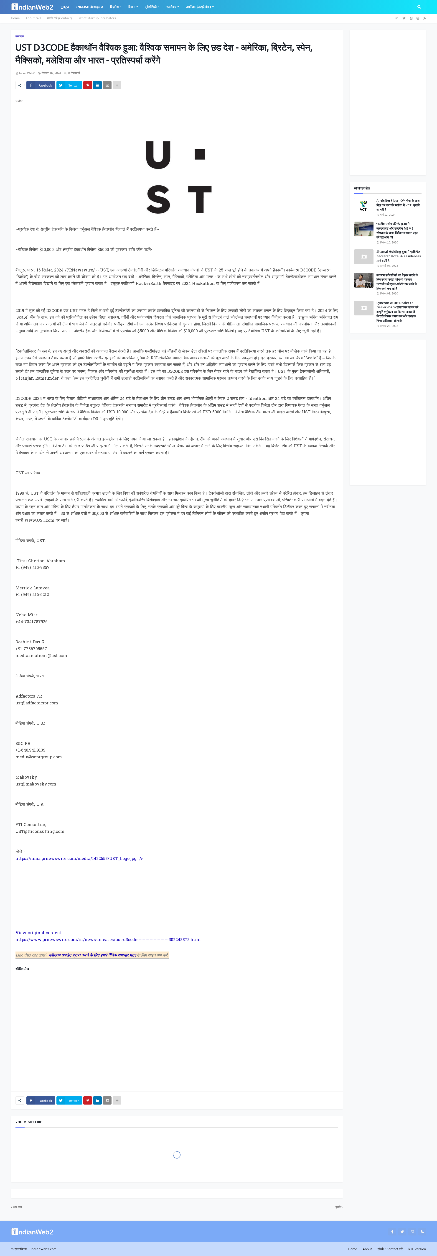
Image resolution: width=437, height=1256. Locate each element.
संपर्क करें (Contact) (59, 18)
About (367, 1249)
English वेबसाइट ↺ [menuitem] (89, 7)
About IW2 (33, 18)
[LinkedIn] (97, 85)
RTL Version (417, 1249)
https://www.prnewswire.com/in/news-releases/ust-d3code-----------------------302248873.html (108, 940)
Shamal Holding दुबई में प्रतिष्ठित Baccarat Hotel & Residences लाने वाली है (398, 256)
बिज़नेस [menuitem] (114, 7)
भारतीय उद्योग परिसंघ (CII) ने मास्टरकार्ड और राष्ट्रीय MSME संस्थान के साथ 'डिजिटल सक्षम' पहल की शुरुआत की (397, 230)
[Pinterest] (87, 85)
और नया (17, 1207)
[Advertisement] (152, 114)
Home (15, 18)
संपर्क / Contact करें (390, 1249)
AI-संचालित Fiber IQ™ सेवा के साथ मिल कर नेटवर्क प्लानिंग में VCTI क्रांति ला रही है (398, 205)
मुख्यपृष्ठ (19, 36)
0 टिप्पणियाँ (74, 73)
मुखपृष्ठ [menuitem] (65, 7)
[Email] (107, 85)
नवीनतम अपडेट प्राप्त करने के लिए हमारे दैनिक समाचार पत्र (92, 955)
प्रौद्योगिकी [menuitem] (151, 7)
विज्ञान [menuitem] (131, 7)
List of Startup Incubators (96, 18)
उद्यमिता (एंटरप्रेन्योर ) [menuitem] (198, 7)
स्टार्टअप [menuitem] (171, 7)
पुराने (337, 1207)
